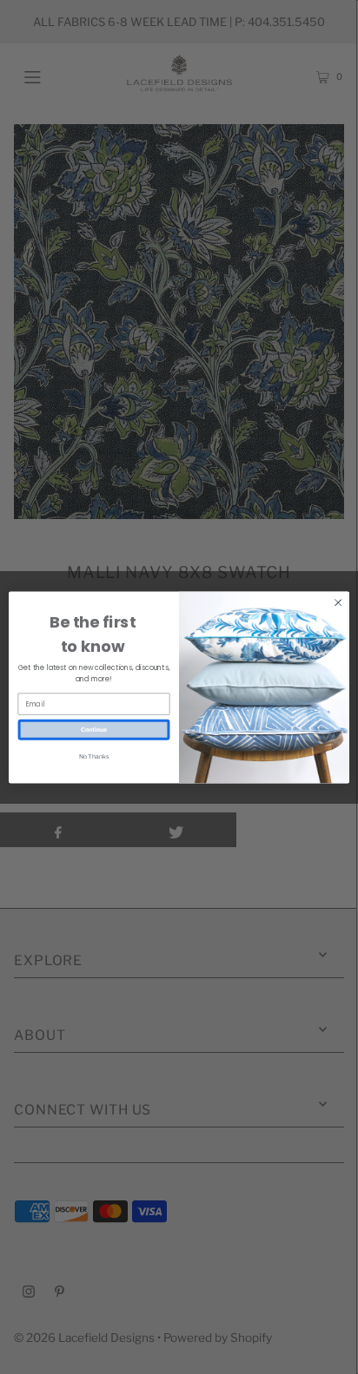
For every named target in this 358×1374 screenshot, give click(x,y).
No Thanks (94, 756)
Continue (94, 729)
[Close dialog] (338, 602)
